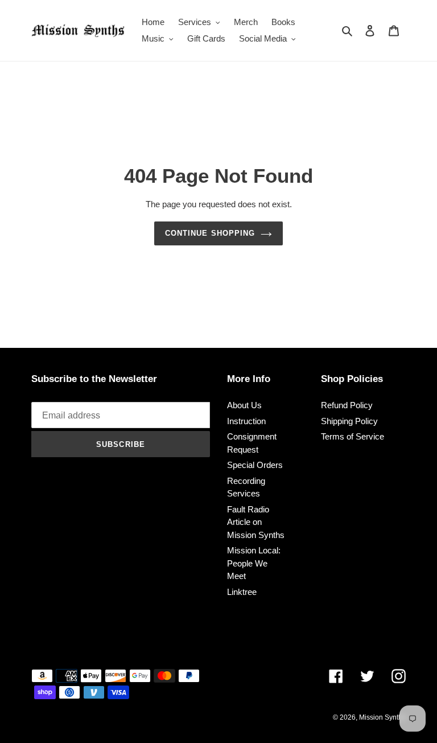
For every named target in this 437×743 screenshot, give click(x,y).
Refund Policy (347, 405)
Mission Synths (382, 717)
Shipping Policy (349, 421)
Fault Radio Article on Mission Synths (256, 522)
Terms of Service (352, 436)
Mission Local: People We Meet (254, 563)
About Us (244, 405)
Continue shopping (210, 233)
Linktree (242, 592)
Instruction (246, 421)
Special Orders (255, 465)
